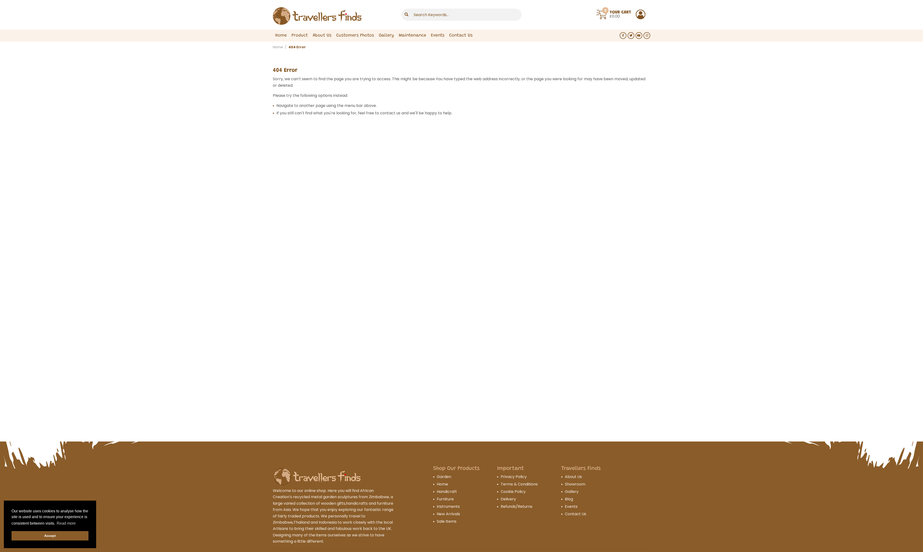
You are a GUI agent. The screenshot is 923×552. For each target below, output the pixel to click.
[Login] (640, 14)
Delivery (508, 499)
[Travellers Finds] (317, 16)
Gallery (386, 35)
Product (300, 35)
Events (437, 35)
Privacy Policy (514, 476)
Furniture (445, 499)
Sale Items (446, 521)
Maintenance (412, 35)
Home (281, 35)
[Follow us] (623, 35)
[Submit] (406, 15)
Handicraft (447, 491)
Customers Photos (355, 35)
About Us (322, 35)
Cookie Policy (513, 491)
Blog (569, 499)
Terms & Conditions (519, 484)
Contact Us (461, 35)
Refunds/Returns (516, 506)
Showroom (575, 484)
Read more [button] (66, 523)
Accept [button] (50, 536)
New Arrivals (448, 514)
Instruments (448, 506)
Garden (444, 476)
